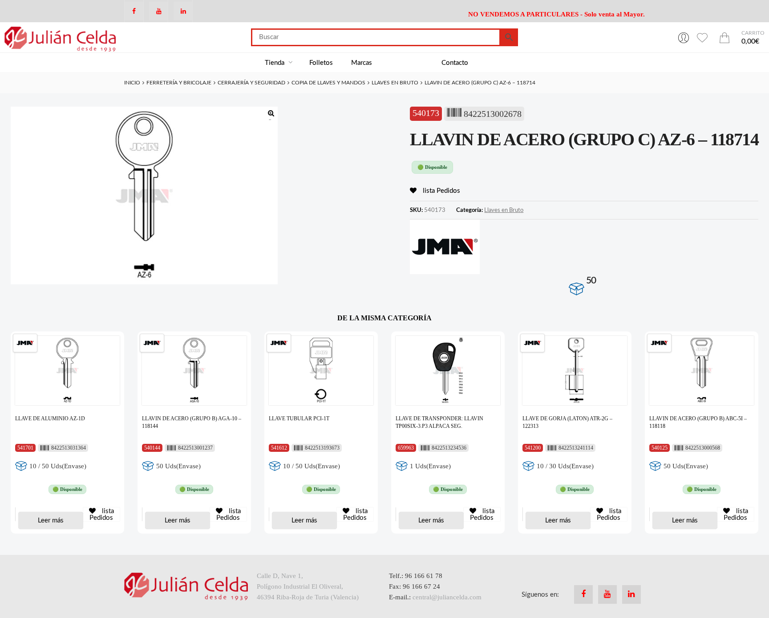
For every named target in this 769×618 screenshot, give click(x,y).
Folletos (321, 63)
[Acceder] (683, 37)
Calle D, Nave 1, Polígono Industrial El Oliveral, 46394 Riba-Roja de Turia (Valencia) (308, 586)
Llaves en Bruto (395, 82)
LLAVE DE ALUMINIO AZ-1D (50, 418)
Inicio (132, 82)
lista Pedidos (440, 190)
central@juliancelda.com (447, 597)
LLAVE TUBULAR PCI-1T (299, 418)
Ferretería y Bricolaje (178, 82)
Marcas (361, 63)
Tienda (275, 63)
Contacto (454, 63)
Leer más (51, 520)
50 (591, 280)
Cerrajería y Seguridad (251, 82)
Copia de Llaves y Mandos (328, 82)
